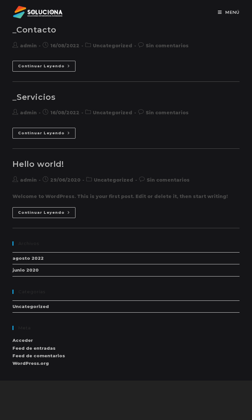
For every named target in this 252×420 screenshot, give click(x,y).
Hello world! (38, 164)
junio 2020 (25, 270)
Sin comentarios (167, 46)
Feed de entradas (33, 348)
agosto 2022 (28, 258)
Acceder (22, 340)
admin (28, 46)
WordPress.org (30, 363)
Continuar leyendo (46, 66)
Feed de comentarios (38, 355)
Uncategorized (112, 46)
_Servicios (33, 97)
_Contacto (34, 29)
